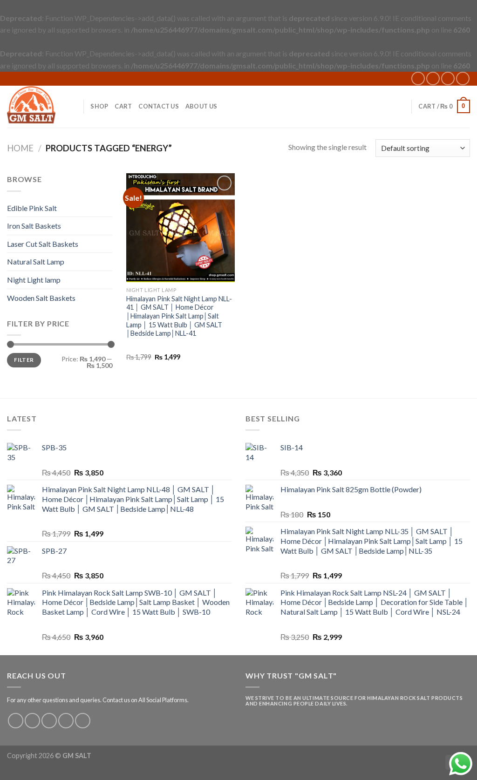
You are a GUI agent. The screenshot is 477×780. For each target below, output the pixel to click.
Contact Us (158, 106)
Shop (99, 106)
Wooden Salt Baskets (41, 297)
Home (20, 148)
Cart (123, 106)
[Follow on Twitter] (49, 720)
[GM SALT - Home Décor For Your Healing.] (31, 106)
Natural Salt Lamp (35, 261)
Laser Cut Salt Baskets (42, 243)
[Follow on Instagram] (433, 78)
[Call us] (463, 78)
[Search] (72, 106)
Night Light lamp (34, 279)
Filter (24, 359)
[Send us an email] (448, 78)
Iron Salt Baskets (34, 225)
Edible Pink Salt (32, 207)
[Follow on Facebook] (418, 78)
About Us (201, 106)
